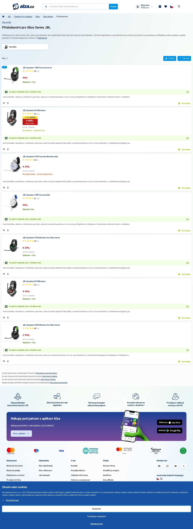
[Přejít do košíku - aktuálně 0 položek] (178, 6)
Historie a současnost (80, 480)
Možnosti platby (13, 470)
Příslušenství (62, 17)
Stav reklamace (45, 470)
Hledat (113, 7)
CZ (161, 479)
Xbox (38, 17)
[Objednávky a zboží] (159, 6)
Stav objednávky (46, 466)
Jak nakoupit (44, 475)
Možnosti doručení (15, 466)
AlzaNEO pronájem (111, 470)
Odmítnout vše (96, 524)
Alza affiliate (108, 480)
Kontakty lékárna (78, 470)
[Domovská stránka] (3, 16)
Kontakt (74, 466)
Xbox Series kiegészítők (58, 383)
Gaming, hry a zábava (23, 17)
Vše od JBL (6, 22)
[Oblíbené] (165, 6)
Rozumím (96, 509)
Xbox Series (48, 17)
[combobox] (76, 6)
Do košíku (186, 103)
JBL (9, 17)
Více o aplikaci (19, 434)
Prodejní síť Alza (14, 480)
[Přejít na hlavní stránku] (23, 6)
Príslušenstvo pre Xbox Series (46, 373)
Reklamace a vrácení (15, 475)
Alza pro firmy (109, 466)
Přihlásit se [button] (145, 8)
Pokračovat (42, 38)
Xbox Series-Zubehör (49, 376)
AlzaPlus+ (107, 475)
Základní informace (79, 475)
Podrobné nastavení (96, 516)
